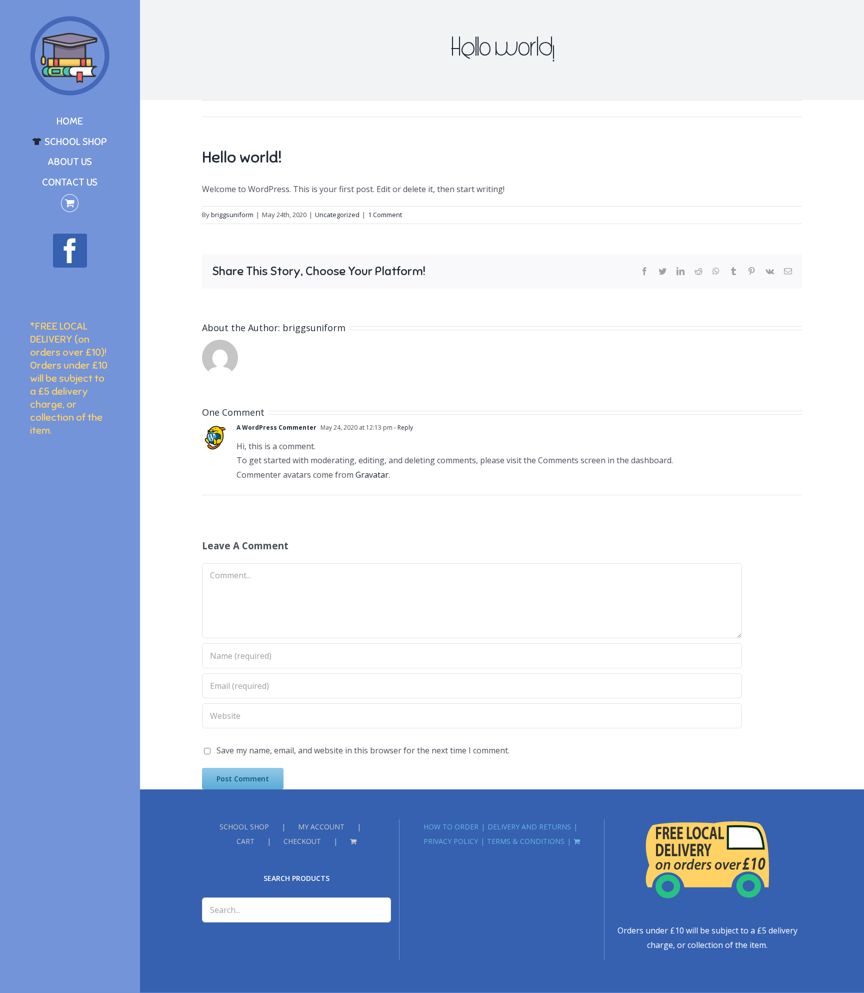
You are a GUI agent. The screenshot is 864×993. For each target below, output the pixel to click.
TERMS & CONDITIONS (525, 841)
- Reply (402, 427)
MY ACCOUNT (321, 826)
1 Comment (385, 214)
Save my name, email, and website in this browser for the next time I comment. (363, 750)
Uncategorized (337, 214)
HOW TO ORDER (451, 826)
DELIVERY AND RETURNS (529, 826)
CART (245, 841)
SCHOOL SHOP (244, 826)
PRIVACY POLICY (451, 841)
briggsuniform (232, 214)
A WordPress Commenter (276, 427)
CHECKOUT (302, 841)
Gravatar (372, 474)
